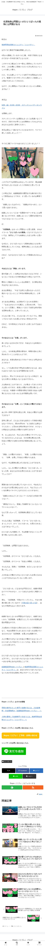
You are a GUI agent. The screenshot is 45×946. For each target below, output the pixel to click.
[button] (29, 776)
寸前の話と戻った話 (29, 603)
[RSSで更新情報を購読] (33, 787)
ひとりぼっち (8, 761)
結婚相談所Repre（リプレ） (12, 667)
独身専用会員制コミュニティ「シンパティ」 (18, 45)
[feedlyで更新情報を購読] (12, 787)
